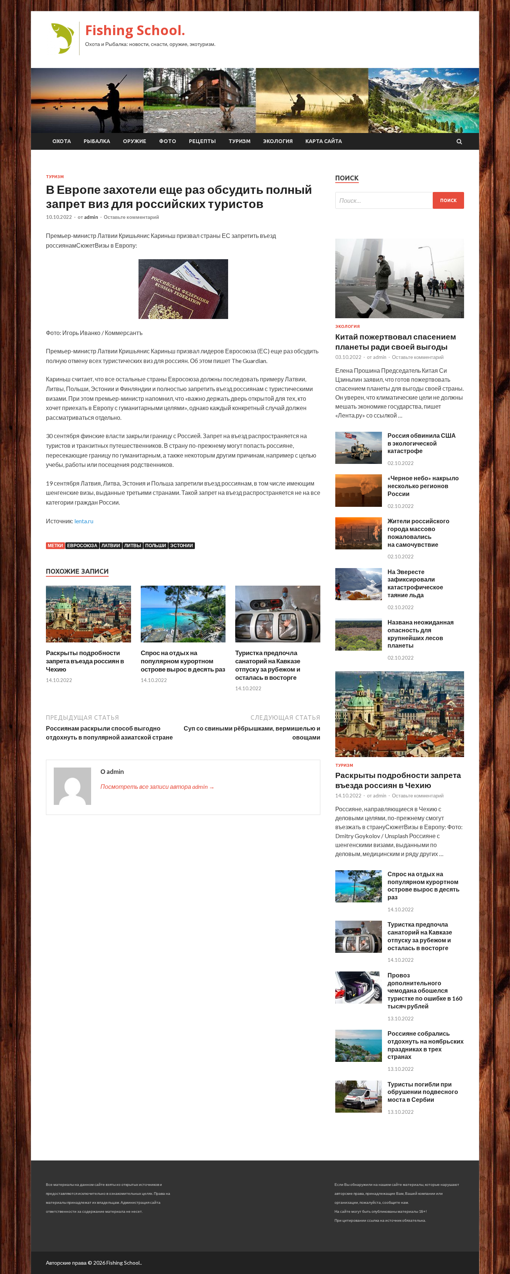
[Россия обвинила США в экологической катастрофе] (358, 461)
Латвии (111, 545)
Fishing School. (135, 30)
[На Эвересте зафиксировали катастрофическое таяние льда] (358, 597)
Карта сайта (323, 141)
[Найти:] (399, 200)
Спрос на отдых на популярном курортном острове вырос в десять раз (183, 661)
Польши (155, 545)
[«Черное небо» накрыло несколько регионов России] (358, 504)
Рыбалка (97, 141)
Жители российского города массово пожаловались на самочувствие (419, 532)
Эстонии (181, 545)
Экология (278, 141)
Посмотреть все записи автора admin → (157, 786)
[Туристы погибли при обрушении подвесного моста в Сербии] (358, 1110)
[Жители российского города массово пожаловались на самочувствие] (358, 547)
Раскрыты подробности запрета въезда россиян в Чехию (85, 661)
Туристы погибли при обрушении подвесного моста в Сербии (423, 1092)
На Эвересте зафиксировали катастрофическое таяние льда (415, 583)
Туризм (239, 141)
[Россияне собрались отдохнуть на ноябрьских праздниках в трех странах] (358, 1059)
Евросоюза (82, 545)
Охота (61, 141)
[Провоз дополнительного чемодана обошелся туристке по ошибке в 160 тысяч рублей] (358, 1001)
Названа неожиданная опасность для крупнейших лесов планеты (421, 634)
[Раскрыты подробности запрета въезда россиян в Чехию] (88, 644)
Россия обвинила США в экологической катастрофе (422, 443)
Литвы (132, 545)
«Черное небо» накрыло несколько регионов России (423, 485)
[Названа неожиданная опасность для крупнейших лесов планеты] (358, 648)
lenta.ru (83, 520)
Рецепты (202, 141)
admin (91, 217)
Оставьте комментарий (131, 217)
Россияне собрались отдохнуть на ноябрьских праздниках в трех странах (426, 1045)
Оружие (134, 141)
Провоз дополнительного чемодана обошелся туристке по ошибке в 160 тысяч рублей (425, 990)
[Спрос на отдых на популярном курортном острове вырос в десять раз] (183, 644)
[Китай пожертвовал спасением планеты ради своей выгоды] (399, 319)
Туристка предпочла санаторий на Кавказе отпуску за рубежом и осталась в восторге (267, 665)
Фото (167, 141)
